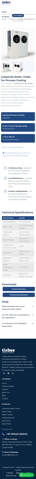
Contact (5, 399)
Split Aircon (6, 421)
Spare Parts (6, 424)
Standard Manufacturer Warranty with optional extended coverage (16, 154)
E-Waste (9, 473)
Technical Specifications (13, 147)
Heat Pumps (7, 412)
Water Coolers (7, 415)
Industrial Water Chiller (11, 408)
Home (4, 12)
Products (5, 17)
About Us (5, 392)
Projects (5, 389)
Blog (4, 395)
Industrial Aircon (8, 418)
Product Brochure (19, 289)
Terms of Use (11, 476)
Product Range (8, 386)
